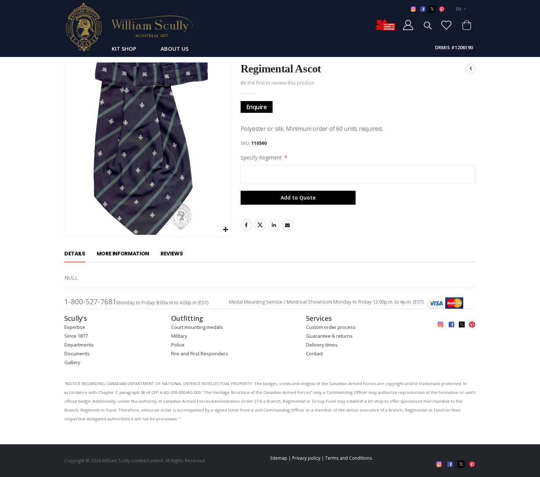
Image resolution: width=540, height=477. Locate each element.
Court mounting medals (197, 327)
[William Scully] (128, 27)
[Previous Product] (470, 69)
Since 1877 (76, 336)
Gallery (72, 362)
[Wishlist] (446, 25)
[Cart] (466, 25)
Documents (77, 353)
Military (179, 336)
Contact (314, 353)
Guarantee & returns (329, 336)
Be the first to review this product (277, 82)
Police (177, 344)
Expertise (74, 327)
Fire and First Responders (199, 353)
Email (288, 225)
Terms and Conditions (348, 458)
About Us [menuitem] (174, 48)
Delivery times (322, 344)
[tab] (74, 253)
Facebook (246, 225)
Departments (79, 344)
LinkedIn (274, 225)
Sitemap (278, 458)
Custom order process (331, 327)
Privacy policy (306, 458)
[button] (225, 229)
